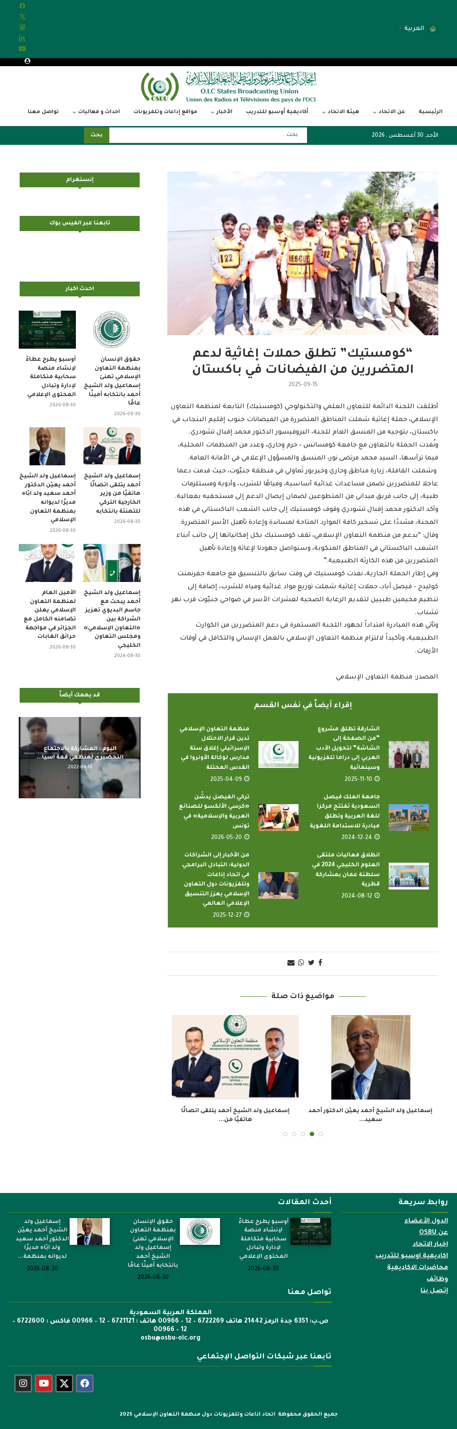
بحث (97, 136)
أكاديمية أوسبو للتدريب (277, 112)
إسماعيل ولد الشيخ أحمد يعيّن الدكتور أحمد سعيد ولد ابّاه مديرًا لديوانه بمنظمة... (42, 1239)
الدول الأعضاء (426, 1221)
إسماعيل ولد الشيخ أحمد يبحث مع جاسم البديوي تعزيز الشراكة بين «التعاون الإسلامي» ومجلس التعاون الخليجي (112, 619)
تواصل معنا (43, 112)
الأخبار (224, 112)
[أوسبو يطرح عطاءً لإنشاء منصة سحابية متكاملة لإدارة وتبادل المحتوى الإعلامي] (47, 330)
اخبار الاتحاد (430, 1244)
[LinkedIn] (22, 40)
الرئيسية (431, 112)
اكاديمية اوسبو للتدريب (411, 1256)
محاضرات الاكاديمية (417, 1268)
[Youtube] (44, 1383)
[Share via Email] (291, 964)
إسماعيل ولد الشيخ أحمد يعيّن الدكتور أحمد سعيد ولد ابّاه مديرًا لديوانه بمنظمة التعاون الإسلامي (47, 498)
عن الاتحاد (391, 112)
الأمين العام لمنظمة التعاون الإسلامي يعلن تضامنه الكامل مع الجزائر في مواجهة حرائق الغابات (50, 615)
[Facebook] (22, 8)
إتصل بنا (434, 1291)
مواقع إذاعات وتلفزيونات (165, 112)
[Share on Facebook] (320, 964)
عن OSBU (433, 1233)
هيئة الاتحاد (343, 112)
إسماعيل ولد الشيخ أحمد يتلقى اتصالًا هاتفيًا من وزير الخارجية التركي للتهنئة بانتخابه (112, 493)
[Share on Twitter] (311, 964)
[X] (22, 19)
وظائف (437, 1279)
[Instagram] (22, 30)
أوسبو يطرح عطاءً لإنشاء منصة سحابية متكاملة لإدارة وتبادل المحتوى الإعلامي (50, 377)
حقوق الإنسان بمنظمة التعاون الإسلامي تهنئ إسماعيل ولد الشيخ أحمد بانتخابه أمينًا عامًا (112, 382)
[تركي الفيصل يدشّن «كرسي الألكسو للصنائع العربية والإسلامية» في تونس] (278, 817)
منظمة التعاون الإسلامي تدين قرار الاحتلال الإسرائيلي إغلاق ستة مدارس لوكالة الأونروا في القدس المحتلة (214, 748)
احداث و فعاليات (99, 112)
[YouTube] (22, 51)
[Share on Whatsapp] (301, 964)
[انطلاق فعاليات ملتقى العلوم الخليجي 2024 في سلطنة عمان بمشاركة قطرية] (409, 876)
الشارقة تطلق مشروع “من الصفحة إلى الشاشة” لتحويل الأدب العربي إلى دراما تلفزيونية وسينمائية (344, 748)
